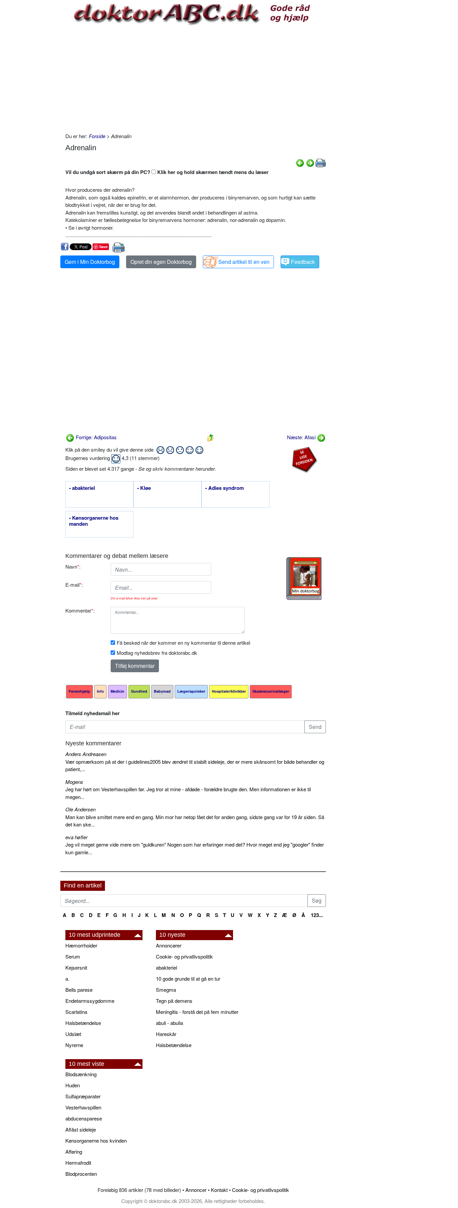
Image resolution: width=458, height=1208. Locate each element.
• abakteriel (82, 488)
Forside (97, 135)
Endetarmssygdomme (89, 1000)
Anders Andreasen (85, 753)
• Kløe (144, 488)
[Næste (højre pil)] (310, 162)
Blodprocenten (81, 1173)
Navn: (72, 566)
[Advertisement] (195, 79)
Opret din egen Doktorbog (161, 262)
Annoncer (196, 1189)
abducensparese (83, 1118)
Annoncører (168, 945)
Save (103, 246)
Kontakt (219, 1189)
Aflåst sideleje (80, 1129)
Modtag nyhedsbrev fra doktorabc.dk (157, 652)
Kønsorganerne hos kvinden (96, 1140)
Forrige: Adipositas (95, 437)
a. (67, 978)
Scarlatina (76, 1011)
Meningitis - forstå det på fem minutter (197, 1011)
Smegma (166, 989)
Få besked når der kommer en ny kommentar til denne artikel (183, 642)
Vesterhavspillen (83, 1107)
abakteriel (166, 967)
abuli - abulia (169, 1022)
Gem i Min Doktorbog (90, 262)
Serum (72, 956)
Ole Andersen (80, 809)
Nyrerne (74, 1044)
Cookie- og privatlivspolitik (184, 956)
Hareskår (166, 1033)
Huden (72, 1085)
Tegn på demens (174, 1000)
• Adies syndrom (224, 488)
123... (317, 915)
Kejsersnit (76, 967)
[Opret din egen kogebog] (304, 578)
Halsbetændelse (83, 1022)
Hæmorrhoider (81, 945)
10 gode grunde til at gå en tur (188, 978)
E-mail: (74, 584)
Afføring (73, 1151)
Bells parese (79, 989)
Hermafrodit (78, 1162)
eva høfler (76, 837)
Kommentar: (80, 610)
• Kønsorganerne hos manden (93, 521)
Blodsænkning (81, 1074)
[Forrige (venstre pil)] (300, 162)
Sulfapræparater (83, 1096)
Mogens (74, 781)
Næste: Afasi (302, 437)
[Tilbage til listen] (210, 437)
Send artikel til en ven (244, 262)
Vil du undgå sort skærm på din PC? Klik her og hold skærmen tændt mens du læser (167, 172)
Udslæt (73, 1033)
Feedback (303, 262)
